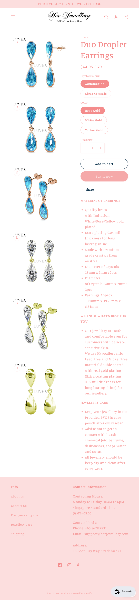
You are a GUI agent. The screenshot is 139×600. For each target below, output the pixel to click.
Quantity (86, 139)
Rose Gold (92, 110)
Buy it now (104, 176)
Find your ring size (25, 515)
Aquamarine (95, 84)
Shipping (17, 534)
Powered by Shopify (81, 593)
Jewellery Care (21, 524)
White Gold (93, 120)
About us (17, 496)
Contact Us (19, 505)
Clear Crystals (96, 93)
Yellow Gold (94, 130)
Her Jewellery (62, 593)
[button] (13, 17)
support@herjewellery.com (106, 534)
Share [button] (90, 189)
